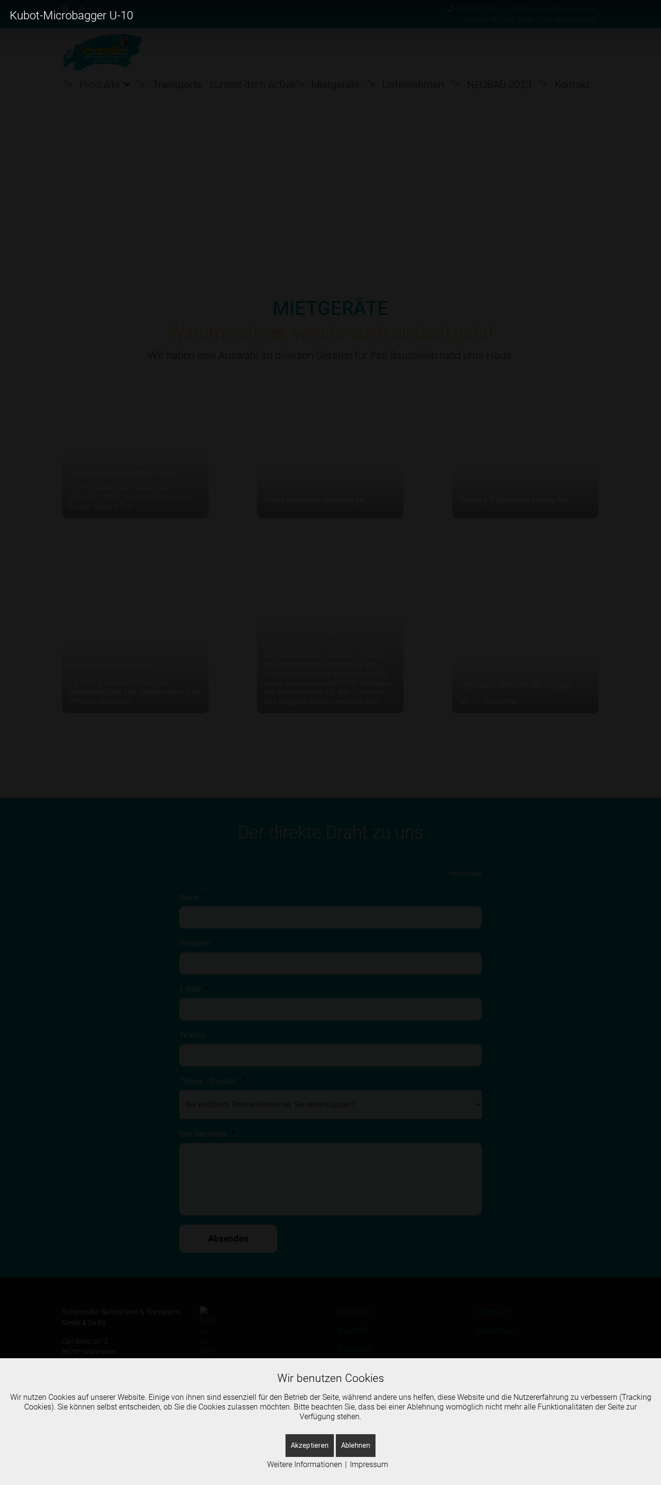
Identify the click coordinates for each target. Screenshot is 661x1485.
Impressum (369, 1464)
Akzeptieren (310, 1445)
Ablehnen (355, 1445)
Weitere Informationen (304, 1464)
